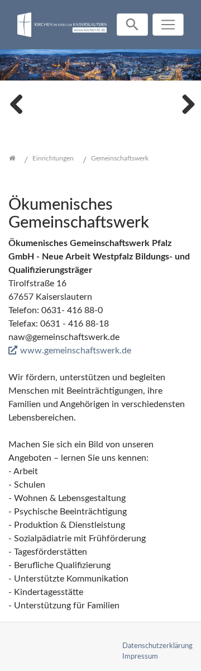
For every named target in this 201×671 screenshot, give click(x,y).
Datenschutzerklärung (157, 645)
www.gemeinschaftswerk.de (75, 350)
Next (184, 102)
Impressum (140, 656)
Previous (17, 102)
